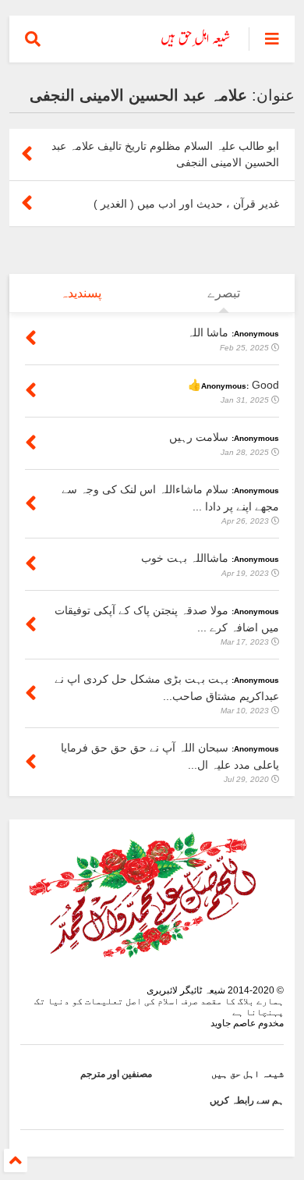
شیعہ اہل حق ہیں (247, 1073)
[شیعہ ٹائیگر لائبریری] (196, 43)
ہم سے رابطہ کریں (247, 1100)
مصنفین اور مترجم (116, 1073)
